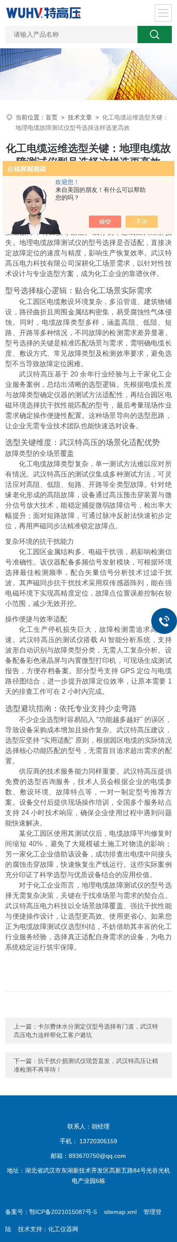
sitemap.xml (120, 1211)
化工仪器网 (63, 1229)
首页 (52, 117)
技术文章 (80, 117)
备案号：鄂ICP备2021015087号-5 (51, 1211)
